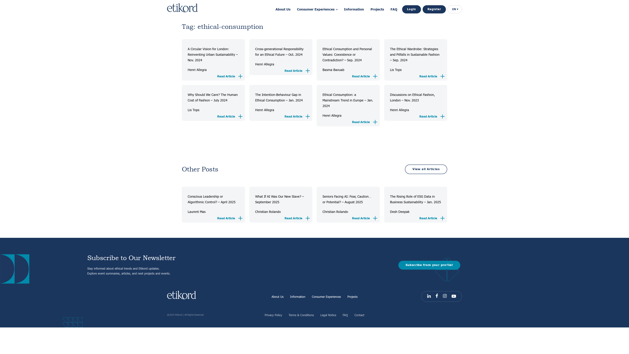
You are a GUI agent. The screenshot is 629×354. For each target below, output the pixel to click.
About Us (283, 9)
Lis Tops (396, 70)
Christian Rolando (268, 211)
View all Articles (426, 169)
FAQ (394, 9)
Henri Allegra (197, 70)
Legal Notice (328, 315)
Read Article (226, 76)
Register (434, 9)
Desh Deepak (400, 211)
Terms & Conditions (301, 315)
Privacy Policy (273, 315)
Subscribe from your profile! (429, 265)
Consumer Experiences (326, 296)
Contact (359, 315)
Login (411, 9)
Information (354, 9)
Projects (377, 9)
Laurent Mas (197, 211)
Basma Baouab (333, 70)
